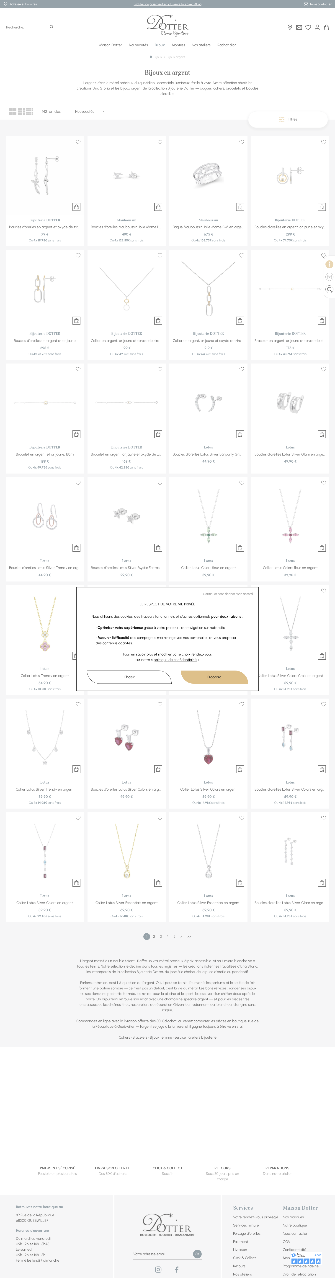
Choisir (129, 677)
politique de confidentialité (175, 660)
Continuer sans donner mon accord (228, 594)
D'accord (214, 677)
